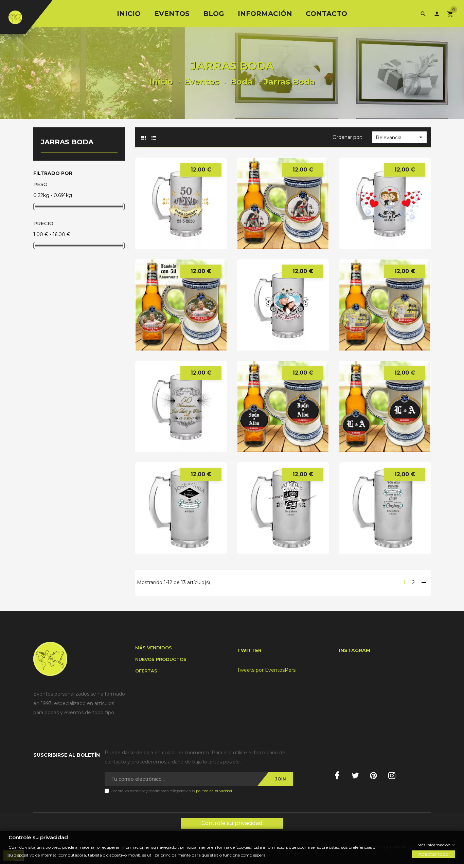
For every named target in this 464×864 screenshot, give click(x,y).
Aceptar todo (433, 854)
